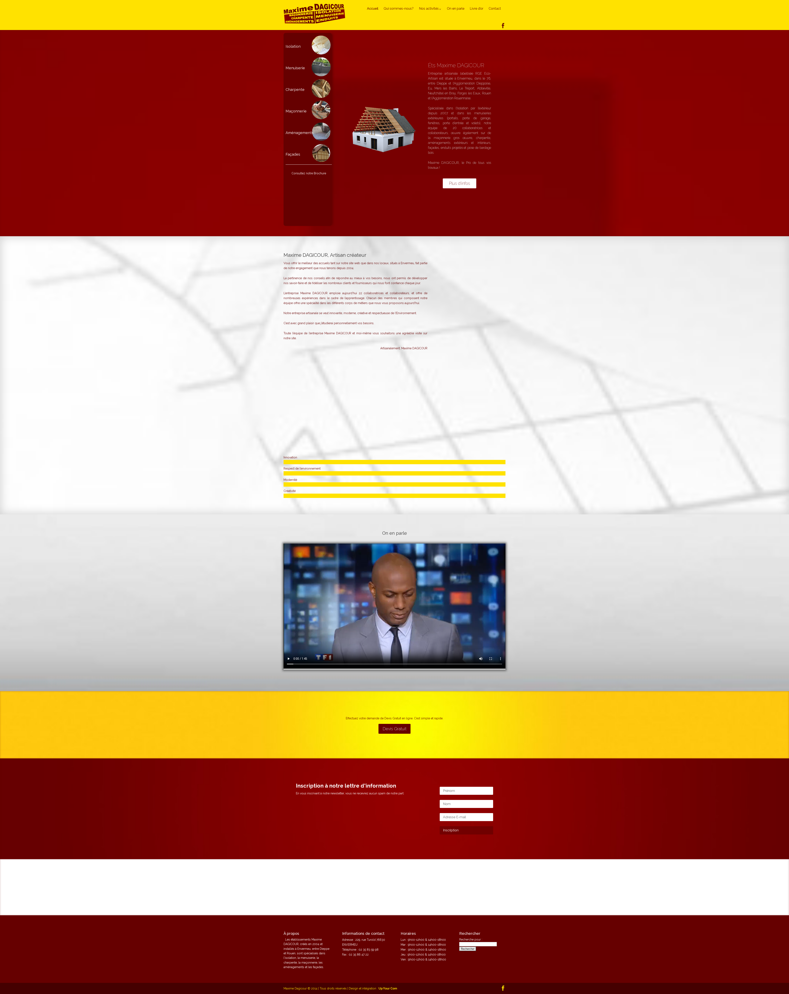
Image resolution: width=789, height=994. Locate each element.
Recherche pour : (470, 939)
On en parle (455, 8)
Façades (293, 154)
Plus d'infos (459, 183)
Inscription (451, 830)
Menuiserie (295, 68)
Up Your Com (387, 988)
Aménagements (300, 133)
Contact (495, 8)
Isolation (293, 46)
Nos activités (429, 8)
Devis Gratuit (394, 728)
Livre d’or (476, 8)
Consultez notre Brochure (309, 173)
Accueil (372, 8)
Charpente (295, 89)
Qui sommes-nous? (399, 8)
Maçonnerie (296, 111)
